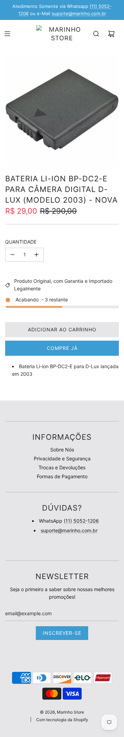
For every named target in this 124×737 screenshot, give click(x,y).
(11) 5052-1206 (81, 521)
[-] (12, 254)
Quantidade (21, 242)
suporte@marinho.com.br (79, 13)
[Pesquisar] (96, 33)
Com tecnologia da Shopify (62, 719)
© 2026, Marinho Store (62, 712)
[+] (36, 254)
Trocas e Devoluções (62, 467)
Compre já (62, 348)
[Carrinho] (111, 33)
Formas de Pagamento (62, 476)
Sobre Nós (62, 449)
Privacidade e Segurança (62, 458)
